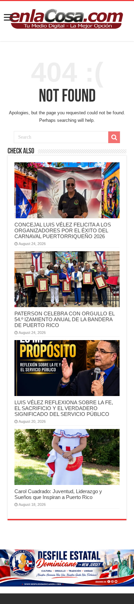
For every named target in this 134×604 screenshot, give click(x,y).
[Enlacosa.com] (67, 20)
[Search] (114, 137)
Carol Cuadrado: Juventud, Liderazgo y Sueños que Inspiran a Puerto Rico (58, 494)
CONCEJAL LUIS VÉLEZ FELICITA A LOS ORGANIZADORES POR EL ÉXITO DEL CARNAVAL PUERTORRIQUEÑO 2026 (62, 230)
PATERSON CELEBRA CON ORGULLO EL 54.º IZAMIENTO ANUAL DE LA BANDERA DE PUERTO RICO (64, 319)
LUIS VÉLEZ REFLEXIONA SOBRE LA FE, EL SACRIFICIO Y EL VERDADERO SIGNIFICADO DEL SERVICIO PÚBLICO (63, 408)
